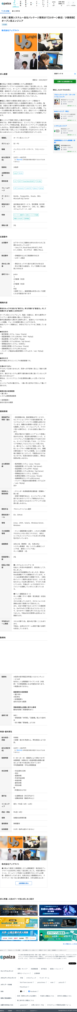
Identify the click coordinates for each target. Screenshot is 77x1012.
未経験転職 (20, 3)
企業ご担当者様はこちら (61, 3)
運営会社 (2, 1010)
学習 (31, 3)
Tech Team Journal (26, 982)
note (51, 982)
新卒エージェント (23, 973)
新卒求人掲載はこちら (64, 996)
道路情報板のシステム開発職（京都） (64, 141)
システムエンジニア (60, 126)
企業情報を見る (24, 883)
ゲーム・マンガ (43, 3)
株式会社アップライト (10, 30)
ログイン (69, 5)
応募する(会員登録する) (64, 81)
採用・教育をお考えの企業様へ (27, 996)
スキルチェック (36, 3)
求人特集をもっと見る (70, 944)
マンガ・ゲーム (44, 978)
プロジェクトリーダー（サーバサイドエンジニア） (64, 96)
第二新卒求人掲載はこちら (25, 1000)
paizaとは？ (53, 3)
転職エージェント (55, 969)
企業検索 (37, 973)
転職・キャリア (15, 3)
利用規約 (10, 1010)
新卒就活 (25, 3)
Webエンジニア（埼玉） (62, 111)
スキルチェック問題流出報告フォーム (59, 1005)
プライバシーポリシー (21, 1010)
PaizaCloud (23, 987)
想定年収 (19, 160)
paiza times (41, 982)
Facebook (33, 991)
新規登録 (73, 5)
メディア (47, 3)
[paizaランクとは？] (75, 73)
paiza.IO (61, 982)
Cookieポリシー (33, 1010)
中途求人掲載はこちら (47, 996)
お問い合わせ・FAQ (37, 1005)
